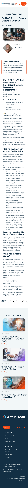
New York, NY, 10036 (19, 480)
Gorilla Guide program (14, 131)
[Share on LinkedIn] (22, 301)
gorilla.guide (18, 289)
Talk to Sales (23, 4)
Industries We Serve (11, 436)
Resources (6, 14)
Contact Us (6, 427)
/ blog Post (17, 14)
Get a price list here (16, 115)
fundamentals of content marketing (12, 120)
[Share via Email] (17, 301)
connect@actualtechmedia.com (11, 281)
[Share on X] (13, 301)
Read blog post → (5, 344)
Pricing (17, 3)
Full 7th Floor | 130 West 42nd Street (16, 478)
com (7, 190)
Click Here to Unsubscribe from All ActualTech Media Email (12, 465)
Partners (7, 439)
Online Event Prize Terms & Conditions (13, 451)
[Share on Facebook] (9, 301)
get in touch (19, 264)
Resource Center (10, 441)
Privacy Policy (9, 454)
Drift (7, 205)
